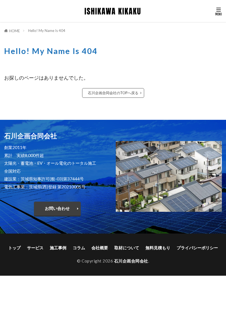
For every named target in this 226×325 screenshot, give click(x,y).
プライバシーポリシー (197, 247)
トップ (14, 247)
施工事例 (58, 247)
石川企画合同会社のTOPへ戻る (113, 93)
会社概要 (100, 247)
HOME (14, 31)
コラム (79, 247)
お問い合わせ (57, 208)
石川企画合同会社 (131, 260)
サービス (35, 247)
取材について (126, 247)
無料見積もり (158, 247)
